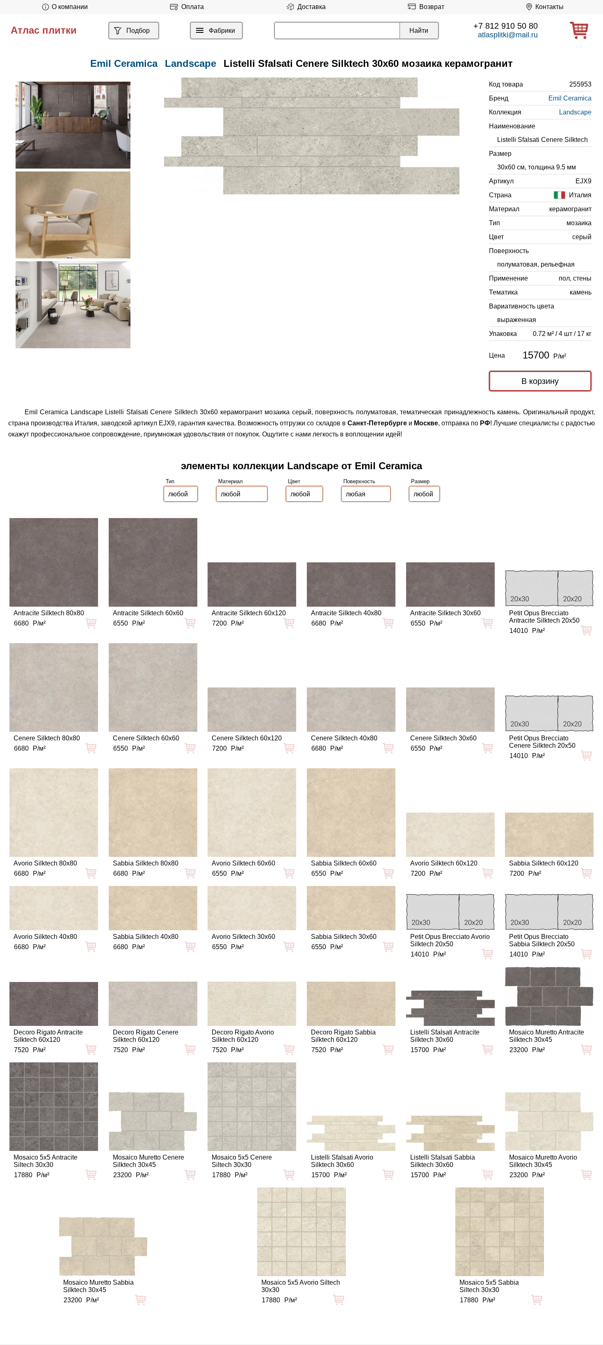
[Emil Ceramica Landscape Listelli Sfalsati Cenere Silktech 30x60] (311, 136)
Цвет (294, 481)
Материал (230, 481)
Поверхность (359, 481)
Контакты (549, 6)
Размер (420, 481)
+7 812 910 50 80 (505, 25)
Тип (170, 481)
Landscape (190, 63)
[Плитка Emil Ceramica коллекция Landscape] (73, 125)
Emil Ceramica (570, 98)
